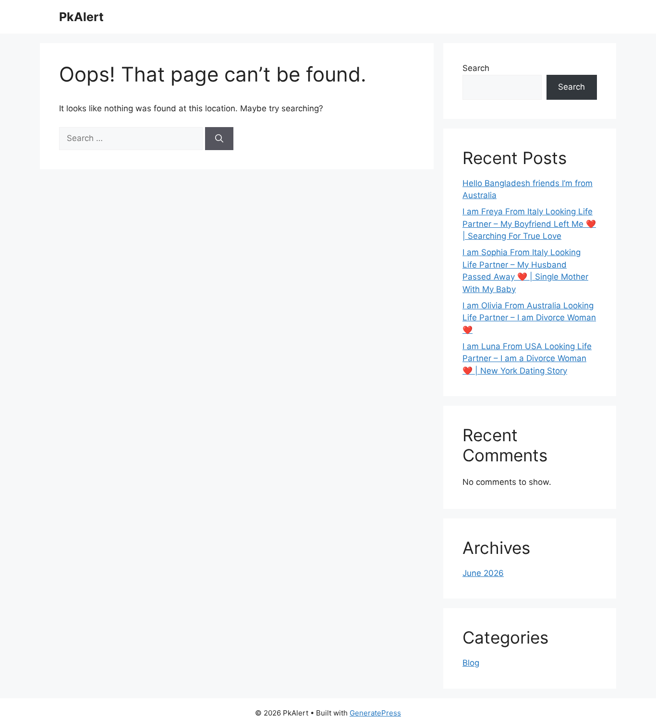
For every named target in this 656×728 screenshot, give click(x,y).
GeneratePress (375, 712)
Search (475, 68)
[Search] (219, 138)
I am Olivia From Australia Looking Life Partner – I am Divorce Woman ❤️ (529, 318)
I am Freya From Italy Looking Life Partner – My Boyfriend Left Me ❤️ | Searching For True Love (529, 224)
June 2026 (483, 573)
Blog (470, 663)
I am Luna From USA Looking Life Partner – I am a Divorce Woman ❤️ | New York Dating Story (527, 358)
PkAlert (81, 17)
